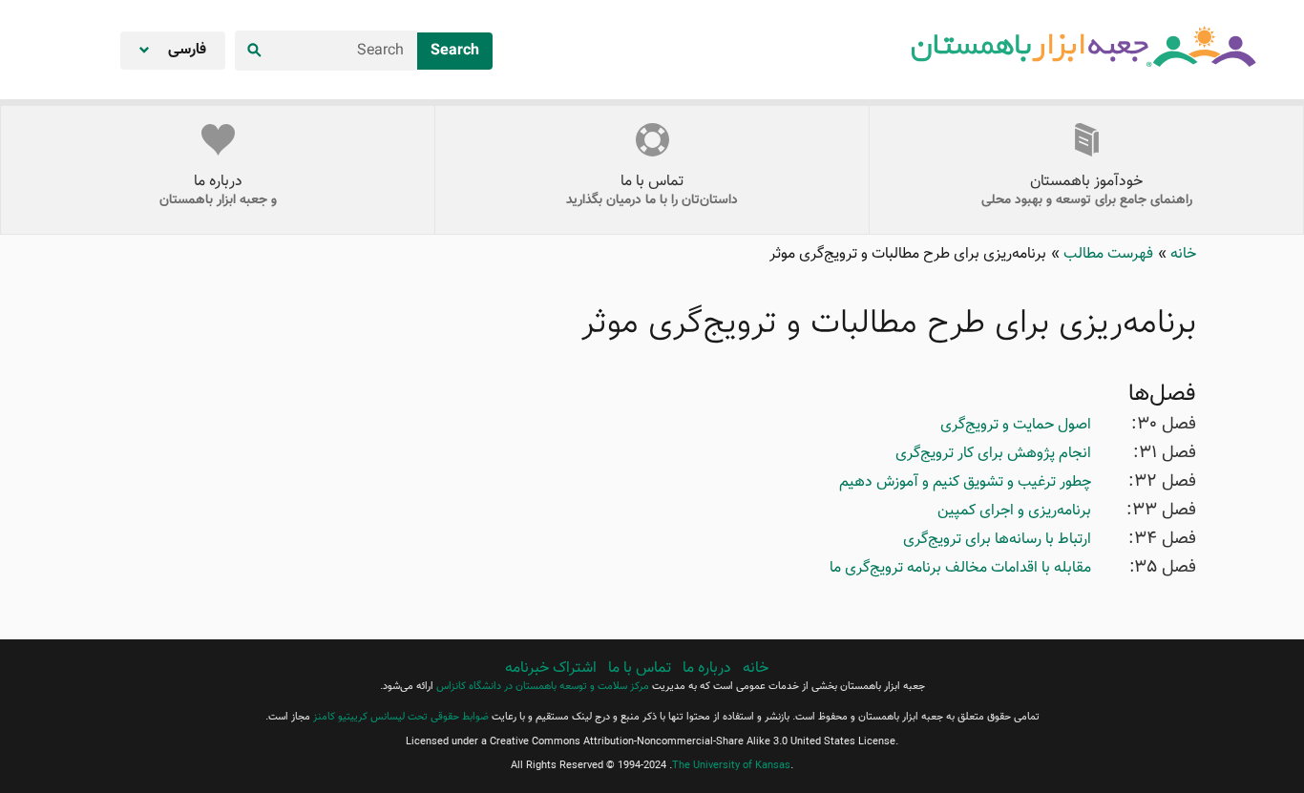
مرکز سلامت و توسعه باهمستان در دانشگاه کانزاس (542, 686)
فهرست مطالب (1106, 254)
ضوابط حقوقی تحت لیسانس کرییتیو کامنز (401, 717)
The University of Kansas (731, 766)
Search (455, 51)
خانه (1181, 254)
